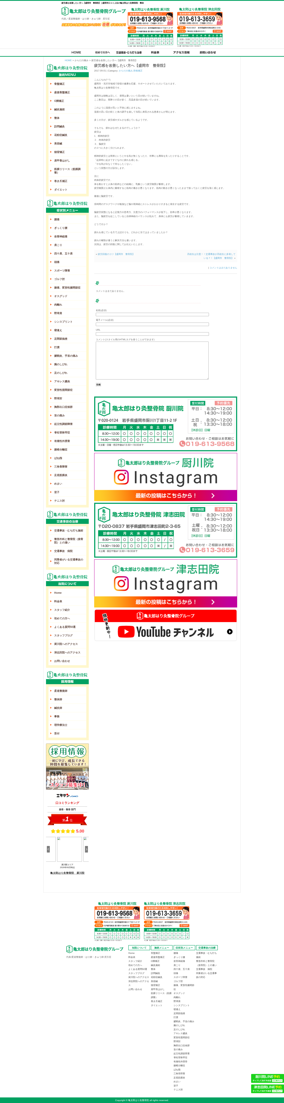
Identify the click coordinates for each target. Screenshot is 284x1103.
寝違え (58, 330)
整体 (56, 118)
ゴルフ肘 (59, 279)
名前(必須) (101, 310)
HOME (68, 60)
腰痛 (56, 219)
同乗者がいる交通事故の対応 (68, 561)
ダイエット (60, 189)
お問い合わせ (62, 661)
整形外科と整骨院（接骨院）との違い (68, 541)
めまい (58, 483)
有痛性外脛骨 (62, 441)
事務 (56, 716)
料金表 (58, 601)
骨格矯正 (137, 70)
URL (98, 329)
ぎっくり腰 (60, 228)
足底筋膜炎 (60, 475)
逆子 (56, 492)
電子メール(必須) (105, 320)
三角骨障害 (60, 466)
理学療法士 (60, 725)
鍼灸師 (58, 707)
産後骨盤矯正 (62, 92)
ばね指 (58, 458)
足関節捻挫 (60, 338)
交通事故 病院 (63, 551)
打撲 (56, 347)
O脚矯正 (59, 100)
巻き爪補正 (60, 181)
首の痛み (59, 415)
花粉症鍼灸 (60, 135)
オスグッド (60, 296)
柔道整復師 (60, 690)
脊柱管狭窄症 (62, 432)
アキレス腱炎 (62, 381)
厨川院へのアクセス (66, 644)
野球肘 (58, 398)
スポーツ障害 (62, 270)
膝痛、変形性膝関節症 (67, 287)
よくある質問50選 (65, 627)
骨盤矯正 (59, 83)
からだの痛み (126, 70)
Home (58, 592)
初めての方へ (62, 618)
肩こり (58, 245)
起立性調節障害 (63, 424)
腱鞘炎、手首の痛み (66, 355)
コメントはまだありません (223, 267)
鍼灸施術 (59, 109)
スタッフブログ (63, 635)
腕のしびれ (60, 364)
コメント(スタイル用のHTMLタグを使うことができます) (125, 339)
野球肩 (58, 313)
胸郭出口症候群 (63, 407)
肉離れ (58, 304)
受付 (56, 733)
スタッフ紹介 (62, 609)
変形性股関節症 (63, 389)
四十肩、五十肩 (63, 253)
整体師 (58, 699)
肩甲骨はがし (62, 160)
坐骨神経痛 (60, 236)
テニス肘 (59, 500)
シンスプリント (63, 321)
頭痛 (56, 262)
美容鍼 (58, 143)
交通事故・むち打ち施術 (68, 530)
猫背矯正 (59, 152)
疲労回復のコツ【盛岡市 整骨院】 (116, 254)
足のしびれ (60, 372)
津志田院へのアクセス (67, 652)
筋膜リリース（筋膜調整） (67, 171)
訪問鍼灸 (59, 126)
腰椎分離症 (60, 449)
